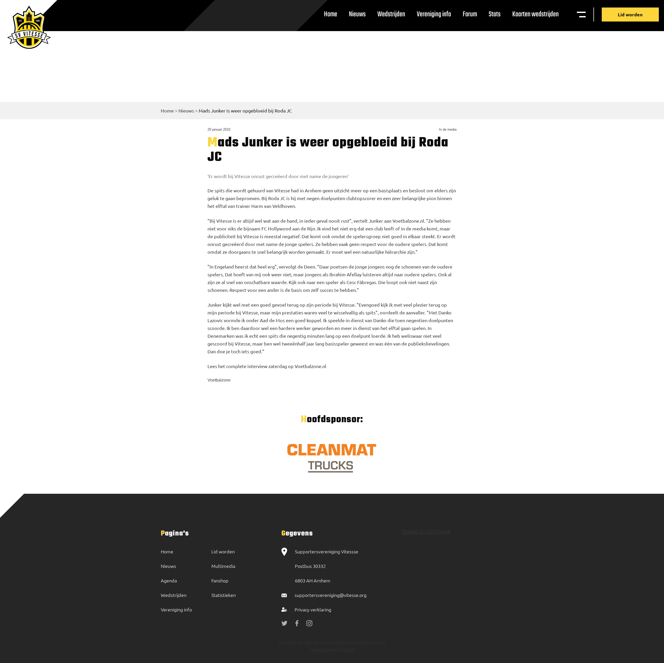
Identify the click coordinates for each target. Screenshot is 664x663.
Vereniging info (434, 14)
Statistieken (223, 595)
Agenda (169, 580)
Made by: (318, 649)
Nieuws (357, 14)
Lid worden (630, 14)
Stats (495, 14)
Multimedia (223, 566)
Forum (470, 14)
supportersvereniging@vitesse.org (330, 595)
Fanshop (220, 580)
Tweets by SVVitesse (426, 531)
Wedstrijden (391, 14)
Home (330, 14)
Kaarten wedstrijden (535, 14)
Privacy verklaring (313, 609)
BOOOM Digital (340, 649)
